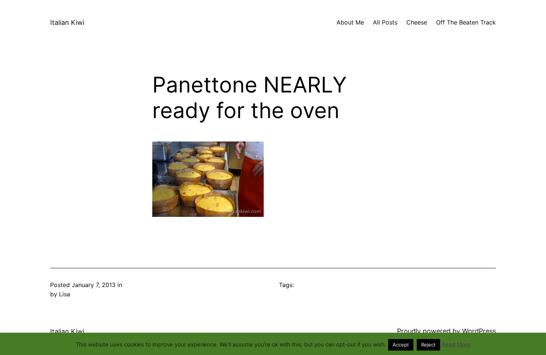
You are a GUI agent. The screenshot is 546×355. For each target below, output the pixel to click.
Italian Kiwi (67, 22)
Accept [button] (401, 345)
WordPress (479, 331)
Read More (456, 344)
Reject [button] (428, 345)
